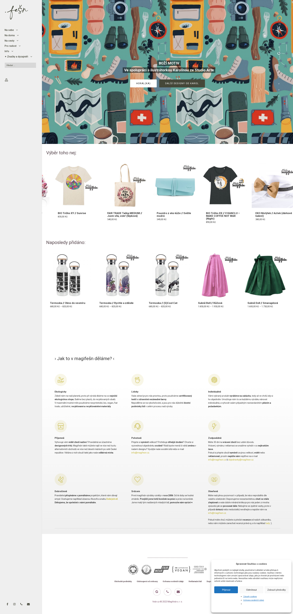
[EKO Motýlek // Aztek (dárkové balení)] (189, 185)
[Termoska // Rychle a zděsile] (118, 275)
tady (268, 523)
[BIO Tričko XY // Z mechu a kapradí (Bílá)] (238, 185)
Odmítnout (251, 589)
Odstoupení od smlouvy (147, 582)
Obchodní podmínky (123, 582)
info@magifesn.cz (140, 452)
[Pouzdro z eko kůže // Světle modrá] (90, 185)
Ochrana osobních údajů (253, 600)
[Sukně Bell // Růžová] (216, 275)
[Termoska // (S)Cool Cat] (167, 275)
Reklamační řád (195, 582)
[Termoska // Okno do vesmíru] (68, 275)
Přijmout (226, 589)
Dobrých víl (112, 499)
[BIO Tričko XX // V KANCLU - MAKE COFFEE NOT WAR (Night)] (140, 185)
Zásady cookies (250, 597)
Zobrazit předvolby (276, 589)
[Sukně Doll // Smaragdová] (266, 275)
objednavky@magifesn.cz (240, 459)
